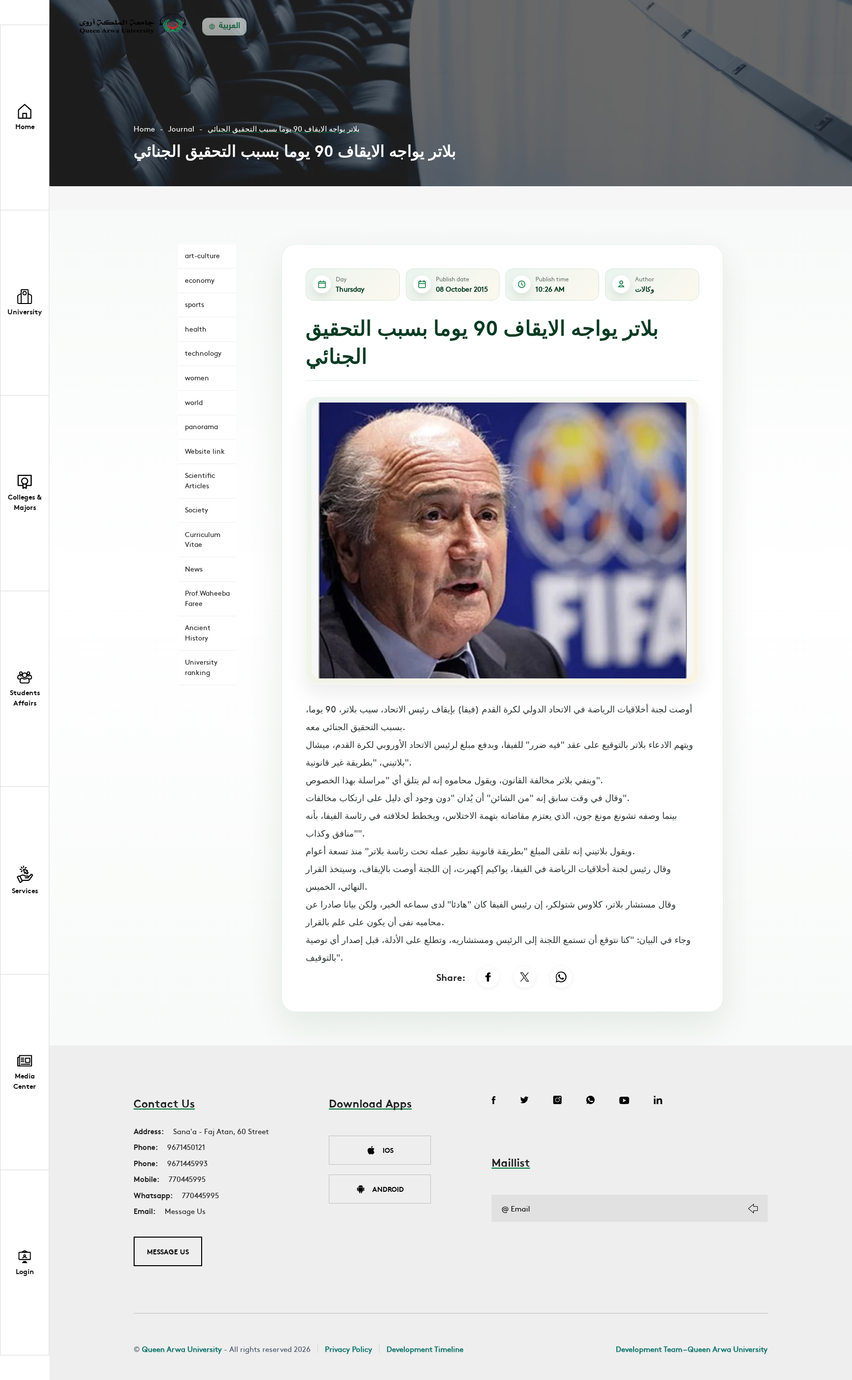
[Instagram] (557, 1101)
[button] (24, 303)
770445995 (187, 1179)
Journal (181, 128)
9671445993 (187, 1163)
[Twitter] (524, 1101)
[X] (524, 977)
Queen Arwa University (182, 1349)
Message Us (185, 1211)
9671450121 (186, 1147)
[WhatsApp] (561, 977)
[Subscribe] (753, 1208)
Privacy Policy (348, 1349)
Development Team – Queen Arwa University (692, 1349)
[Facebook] (488, 977)
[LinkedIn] (658, 1101)
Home (144, 128)
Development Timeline (425, 1349)
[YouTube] (624, 1101)
